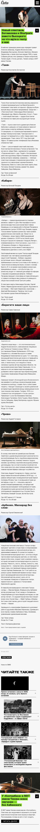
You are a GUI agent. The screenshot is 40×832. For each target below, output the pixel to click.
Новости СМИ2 (6, 665)
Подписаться (16, 644)
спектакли (6, 657)
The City (5, 3)
